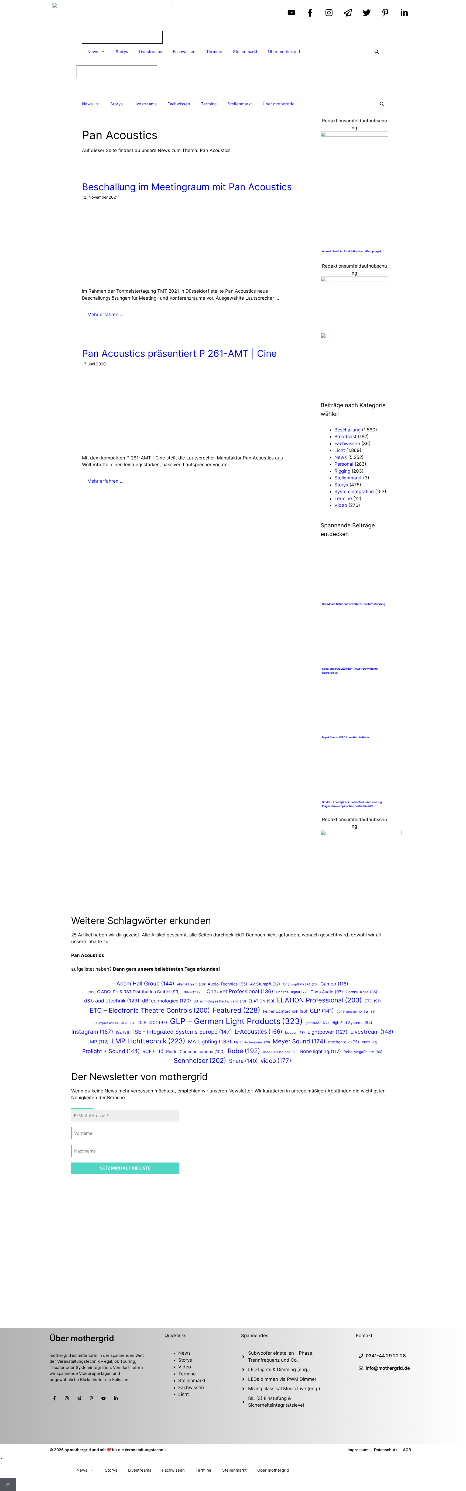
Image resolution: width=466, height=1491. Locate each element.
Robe (244, 1051)
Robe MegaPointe (363, 1052)
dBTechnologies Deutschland (220, 1001)
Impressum (358, 1449)
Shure (243, 1061)
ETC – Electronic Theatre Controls (150, 1010)
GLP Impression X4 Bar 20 (114, 1023)
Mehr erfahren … (105, 314)
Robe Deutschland (280, 1052)
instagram (92, 1031)
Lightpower (327, 1032)
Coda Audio (326, 991)
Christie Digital (292, 992)
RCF (152, 1051)
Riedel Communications (195, 1051)
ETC (373, 1001)
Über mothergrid (284, 51)
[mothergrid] (233, 87)
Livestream (371, 1031)
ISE (123, 1032)
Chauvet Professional (240, 991)
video (276, 1060)
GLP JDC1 (152, 1022)
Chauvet (193, 992)
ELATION (261, 1001)
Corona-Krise (361, 992)
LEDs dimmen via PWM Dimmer (282, 1379)
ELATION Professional (319, 1000)
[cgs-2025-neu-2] (354, 280)
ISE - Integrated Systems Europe (182, 1031)
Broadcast (345, 436)
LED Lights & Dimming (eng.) (279, 1369)
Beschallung (347, 430)
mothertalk (343, 1041)
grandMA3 (317, 1023)
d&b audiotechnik (111, 1001)
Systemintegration (354, 491)
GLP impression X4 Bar (356, 1011)
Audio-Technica (227, 984)
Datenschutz (386, 1449)
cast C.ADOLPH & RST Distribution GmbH (133, 991)
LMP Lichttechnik (148, 1041)
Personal (343, 464)
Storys (122, 51)
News (92, 51)
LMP (98, 1041)
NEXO (369, 1042)
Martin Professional (252, 1042)
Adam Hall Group (145, 983)
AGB (407, 1449)
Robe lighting (320, 1051)
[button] (2, 1458)
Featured (236, 1010)
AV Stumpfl (265, 984)
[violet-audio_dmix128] (354, 336)
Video (340, 505)
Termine (214, 51)
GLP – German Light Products (236, 1021)
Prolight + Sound (111, 1051)
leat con (295, 1032)
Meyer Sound (299, 1041)
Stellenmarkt (245, 51)
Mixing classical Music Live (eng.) (284, 1388)
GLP (322, 1011)
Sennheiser (200, 1060)
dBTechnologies (166, 1001)
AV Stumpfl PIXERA (300, 984)
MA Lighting (209, 1041)
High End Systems (351, 1022)
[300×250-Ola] (361, 833)
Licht (339, 450)
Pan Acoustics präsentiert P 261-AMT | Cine (179, 353)
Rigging (342, 471)
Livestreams (150, 51)
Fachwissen (184, 51)
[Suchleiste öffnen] (376, 52)
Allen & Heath (191, 984)
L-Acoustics (258, 1031)
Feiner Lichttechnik (285, 1011)
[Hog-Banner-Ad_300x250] (354, 135)
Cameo (334, 984)
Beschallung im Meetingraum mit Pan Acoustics (187, 186)
